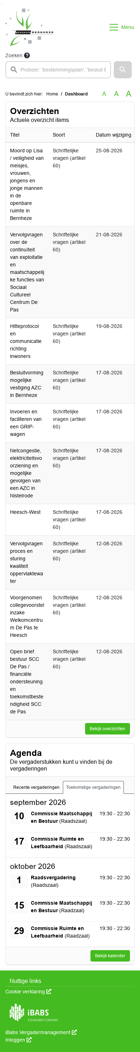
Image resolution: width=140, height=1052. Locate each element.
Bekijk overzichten (107, 728)
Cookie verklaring (28, 991)
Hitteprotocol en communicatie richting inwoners (26, 341)
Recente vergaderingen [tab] (36, 787)
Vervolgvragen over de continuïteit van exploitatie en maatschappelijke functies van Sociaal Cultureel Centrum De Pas (27, 272)
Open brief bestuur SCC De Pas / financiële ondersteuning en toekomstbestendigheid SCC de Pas (26, 681)
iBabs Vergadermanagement (41, 1032)
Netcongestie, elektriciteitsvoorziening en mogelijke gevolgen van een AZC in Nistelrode (26, 473)
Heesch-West (25, 512)
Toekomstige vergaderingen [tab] (93, 787)
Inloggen (18, 1040)
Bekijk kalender (110, 955)
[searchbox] (58, 69)
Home (52, 94)
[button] (123, 69)
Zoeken (14, 55)
